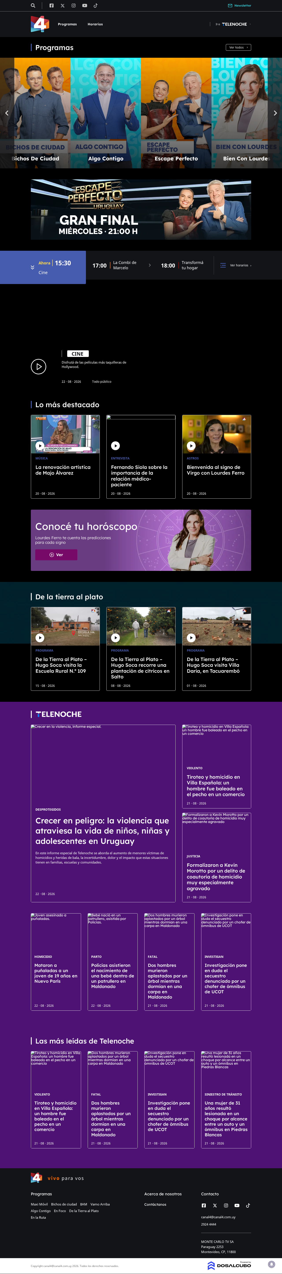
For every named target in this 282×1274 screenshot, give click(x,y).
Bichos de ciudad (64, 1204)
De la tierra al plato (69, 596)
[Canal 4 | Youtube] (84, 5)
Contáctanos (155, 1204)
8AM (83, 1204)
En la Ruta (38, 1217)
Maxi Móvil (39, 1204)
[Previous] (7, 113)
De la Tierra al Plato (84, 1211)
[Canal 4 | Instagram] (73, 5)
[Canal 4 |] (58, 714)
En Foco (60, 1211)
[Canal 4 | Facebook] (51, 5)
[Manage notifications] (271, 1264)
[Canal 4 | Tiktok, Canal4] (95, 5)
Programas (67, 24)
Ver (59, 554)
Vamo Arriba (100, 1204)
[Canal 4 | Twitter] (62, 5)
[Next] (275, 113)
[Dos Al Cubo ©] (229, 1269)
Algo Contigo (41, 1211)
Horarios (95, 24)
